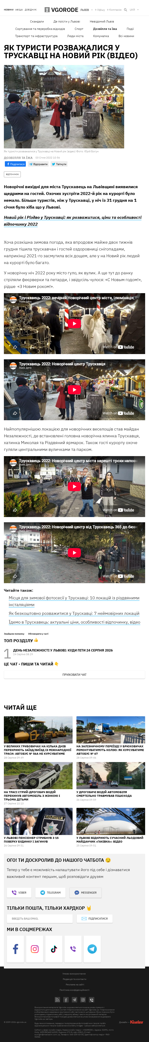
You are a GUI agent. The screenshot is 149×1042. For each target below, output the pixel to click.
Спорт (79, 29)
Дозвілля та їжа (105, 29)
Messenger (89, 892)
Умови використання (74, 973)
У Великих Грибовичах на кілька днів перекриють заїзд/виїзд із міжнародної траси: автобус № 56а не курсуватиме (37, 749)
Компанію (115, 9)
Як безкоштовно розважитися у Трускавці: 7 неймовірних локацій (74, 613)
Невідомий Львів (102, 21)
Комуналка (101, 36)
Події (130, 29)
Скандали (37, 21)
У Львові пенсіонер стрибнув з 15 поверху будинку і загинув (31, 839)
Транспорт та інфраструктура (36, 36)
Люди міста (75, 36)
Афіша (19, 10)
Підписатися (98, 918)
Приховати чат (74, 674)
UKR (132, 9)
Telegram (54, 892)
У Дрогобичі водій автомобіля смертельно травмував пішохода (104, 794)
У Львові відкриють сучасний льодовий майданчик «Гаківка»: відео (109, 839)
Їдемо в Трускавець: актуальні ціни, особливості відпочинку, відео (74, 622)
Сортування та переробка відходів (40, 29)
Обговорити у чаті (38, 634)
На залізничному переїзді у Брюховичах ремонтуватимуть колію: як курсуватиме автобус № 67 (110, 749)
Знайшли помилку (14, 634)
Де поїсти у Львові (67, 21)
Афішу (101, 9)
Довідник (31, 10)
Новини (8, 10)
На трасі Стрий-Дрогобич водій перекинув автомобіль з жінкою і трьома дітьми (32, 795)
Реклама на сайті (75, 984)
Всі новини (126, 36)
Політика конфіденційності (74, 989)
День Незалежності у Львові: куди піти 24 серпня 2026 (63, 650)
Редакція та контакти (74, 979)
